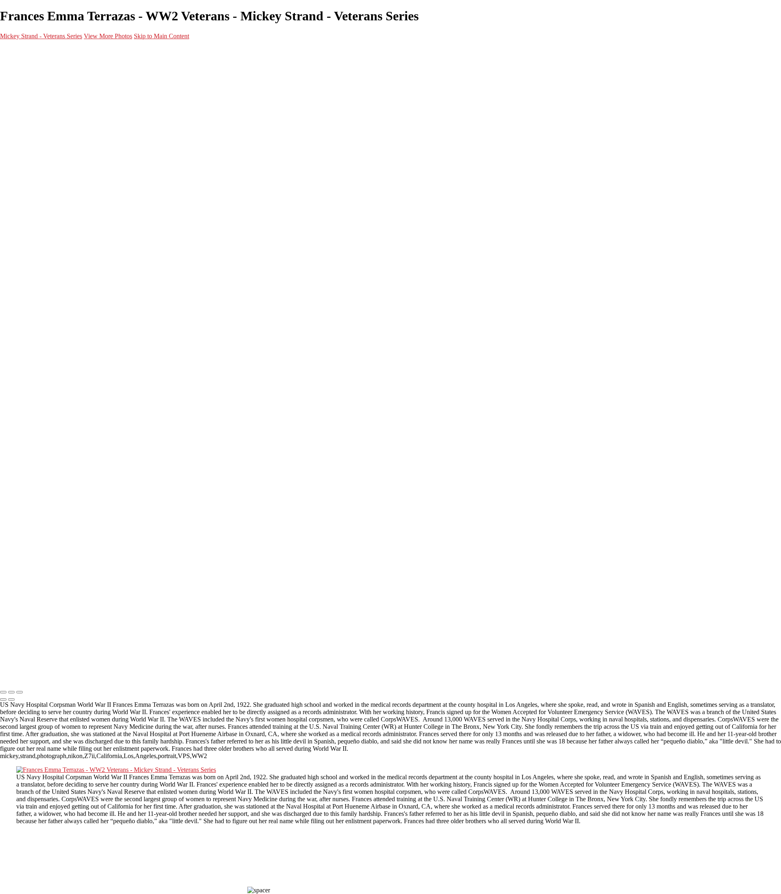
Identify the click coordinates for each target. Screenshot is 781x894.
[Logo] (44, 675)
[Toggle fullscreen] (11, 692)
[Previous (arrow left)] (3, 699)
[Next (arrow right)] (11, 699)
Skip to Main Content (161, 36)
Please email (20, 641)
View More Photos (108, 36)
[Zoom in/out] (19, 692)
